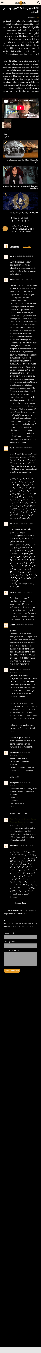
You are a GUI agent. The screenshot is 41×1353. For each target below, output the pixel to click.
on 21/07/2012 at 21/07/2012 (23, 448)
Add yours (27, 246)
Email (9, 942)
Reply (15, 259)
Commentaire (12, 951)
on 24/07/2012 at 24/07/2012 (25, 846)
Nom (9, 933)
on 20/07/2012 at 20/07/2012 (24, 256)
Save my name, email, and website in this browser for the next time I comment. (20, 925)
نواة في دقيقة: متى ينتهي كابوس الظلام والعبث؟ (23, 212)
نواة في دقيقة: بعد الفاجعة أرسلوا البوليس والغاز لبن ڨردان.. (22, 161)
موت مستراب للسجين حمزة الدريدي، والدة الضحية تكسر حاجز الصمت (20, 187)
